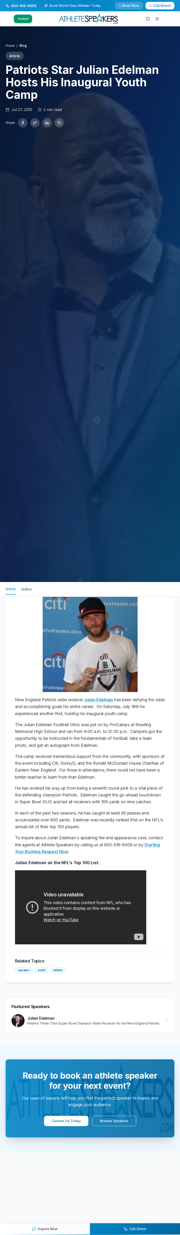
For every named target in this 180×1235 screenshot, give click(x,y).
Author (26, 589)
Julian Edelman (98, 699)
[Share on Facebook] (22, 122)
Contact (23, 18)
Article (11, 589)
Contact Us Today (66, 1121)
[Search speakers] (148, 19)
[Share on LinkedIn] (47, 122)
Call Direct (162, 6)
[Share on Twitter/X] (35, 122)
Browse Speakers (114, 1121)
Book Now (130, 6)
